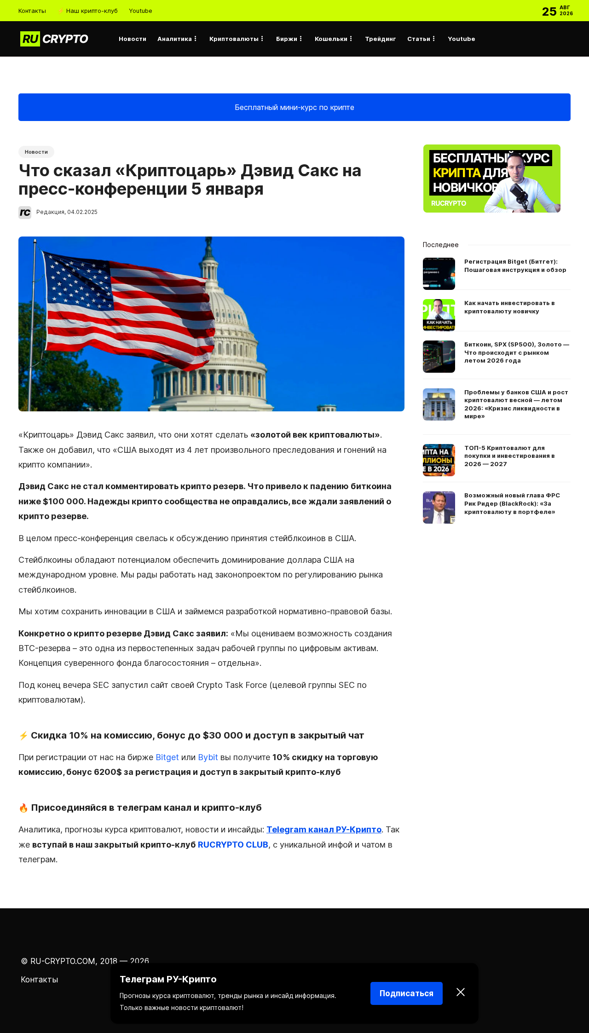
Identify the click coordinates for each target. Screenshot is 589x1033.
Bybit (208, 757)
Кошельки (331, 38)
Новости (132, 38)
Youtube (140, 10)
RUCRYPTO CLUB (233, 844)
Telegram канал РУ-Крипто (323, 829)
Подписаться (406, 993)
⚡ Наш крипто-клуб (87, 10)
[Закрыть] (460, 993)
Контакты (32, 10)
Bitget (167, 757)
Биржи (286, 38)
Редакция (50, 211)
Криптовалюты (234, 38)
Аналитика (174, 38)
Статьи (418, 38)
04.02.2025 (82, 211)
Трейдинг (380, 38)
